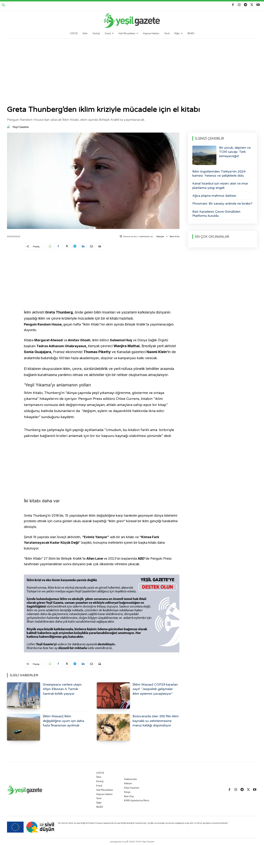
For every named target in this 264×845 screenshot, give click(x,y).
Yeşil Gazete (20, 127)
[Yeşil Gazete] (9, 127)
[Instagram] (239, 5)
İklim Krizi (174, 236)
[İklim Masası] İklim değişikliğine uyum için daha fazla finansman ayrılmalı (63, 720)
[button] (3, 5)
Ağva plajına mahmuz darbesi (214, 196)
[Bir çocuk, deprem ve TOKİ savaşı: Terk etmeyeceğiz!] (204, 155)
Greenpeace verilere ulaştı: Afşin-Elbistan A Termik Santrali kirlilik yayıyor (62, 689)
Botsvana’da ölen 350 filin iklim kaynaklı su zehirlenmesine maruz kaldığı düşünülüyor (156, 720)
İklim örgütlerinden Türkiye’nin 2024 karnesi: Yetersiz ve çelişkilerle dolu (219, 173)
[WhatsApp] (50, 246)
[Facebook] (233, 5)
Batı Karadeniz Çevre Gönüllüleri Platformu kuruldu (216, 214)
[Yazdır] (99, 246)
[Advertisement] (132, 65)
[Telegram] (245, 5)
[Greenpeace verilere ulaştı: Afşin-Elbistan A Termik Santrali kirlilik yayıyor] (23, 695)
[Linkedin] (83, 246)
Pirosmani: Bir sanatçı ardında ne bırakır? (222, 203)
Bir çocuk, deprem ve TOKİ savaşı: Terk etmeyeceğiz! (235, 152)
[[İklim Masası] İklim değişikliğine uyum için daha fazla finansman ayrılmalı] (23, 727)
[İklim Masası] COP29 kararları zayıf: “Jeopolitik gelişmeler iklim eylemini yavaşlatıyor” (155, 689)
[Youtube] (258, 5)
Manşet (160, 236)
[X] (252, 5)
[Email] (91, 246)
